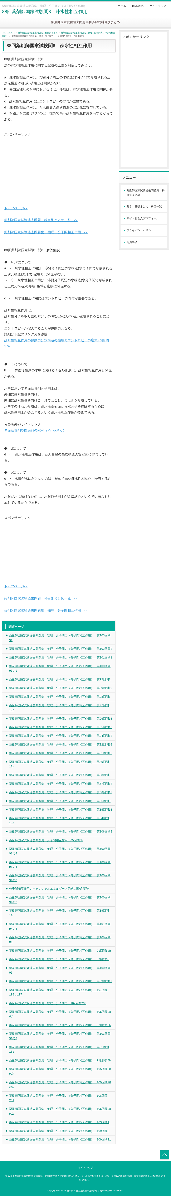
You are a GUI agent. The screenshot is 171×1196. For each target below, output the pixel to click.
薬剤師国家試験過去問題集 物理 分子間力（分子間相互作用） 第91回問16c (59, 1049)
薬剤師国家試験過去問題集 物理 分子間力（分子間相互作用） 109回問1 (59, 1122)
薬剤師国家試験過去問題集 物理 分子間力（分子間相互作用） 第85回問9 (60, 801)
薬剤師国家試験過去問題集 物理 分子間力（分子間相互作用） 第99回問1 (60, 679)
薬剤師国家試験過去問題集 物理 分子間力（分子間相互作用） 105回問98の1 (60, 1014)
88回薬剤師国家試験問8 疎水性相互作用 (45, 11)
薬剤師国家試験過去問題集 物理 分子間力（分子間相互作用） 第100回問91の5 (60, 851)
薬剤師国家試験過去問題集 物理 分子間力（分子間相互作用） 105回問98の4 (60, 1085)
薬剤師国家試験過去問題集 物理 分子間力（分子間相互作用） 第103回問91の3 (60, 1036)
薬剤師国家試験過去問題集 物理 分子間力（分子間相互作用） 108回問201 (58, 1098)
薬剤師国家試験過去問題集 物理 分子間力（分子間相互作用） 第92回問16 (60, 744)
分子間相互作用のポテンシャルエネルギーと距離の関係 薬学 (49, 888)
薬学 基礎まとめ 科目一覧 (144, 206)
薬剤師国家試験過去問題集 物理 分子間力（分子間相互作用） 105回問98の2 (60, 1111)
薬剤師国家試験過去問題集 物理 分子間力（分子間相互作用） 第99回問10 (60, 688)
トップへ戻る (164, 1154)
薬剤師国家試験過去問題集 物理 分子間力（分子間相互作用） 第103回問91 (60, 638)
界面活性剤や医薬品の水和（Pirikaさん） (35, 430)
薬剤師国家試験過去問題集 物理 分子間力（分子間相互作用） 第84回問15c (59, 820)
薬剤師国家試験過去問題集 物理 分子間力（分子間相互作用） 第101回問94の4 (60, 926)
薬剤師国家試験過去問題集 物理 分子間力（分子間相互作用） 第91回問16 (60, 753)
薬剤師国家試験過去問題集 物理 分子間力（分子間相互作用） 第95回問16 (60, 727)
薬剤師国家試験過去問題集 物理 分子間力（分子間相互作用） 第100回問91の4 (60, 864)
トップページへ (16, 208)
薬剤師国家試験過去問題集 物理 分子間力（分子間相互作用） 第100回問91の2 (60, 900)
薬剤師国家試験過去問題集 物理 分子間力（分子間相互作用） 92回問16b (60, 1025)
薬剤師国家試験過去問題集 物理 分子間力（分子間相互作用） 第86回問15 (60, 792)
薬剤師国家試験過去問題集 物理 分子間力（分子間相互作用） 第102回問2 (60, 648)
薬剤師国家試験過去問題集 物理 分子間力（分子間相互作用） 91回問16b (60, 1060)
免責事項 (132, 242)
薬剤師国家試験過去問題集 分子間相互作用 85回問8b (46, 840)
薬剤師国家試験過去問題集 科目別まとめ (38, 33)
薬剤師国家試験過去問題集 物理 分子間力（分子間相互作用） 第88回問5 (60, 775)
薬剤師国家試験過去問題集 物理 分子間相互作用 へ (46, 232)
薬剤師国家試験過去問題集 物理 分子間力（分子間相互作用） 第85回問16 (60, 809)
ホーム (122, 5)
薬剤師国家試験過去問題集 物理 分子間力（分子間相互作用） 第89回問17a (59, 764)
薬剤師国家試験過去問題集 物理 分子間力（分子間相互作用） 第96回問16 (60, 718)
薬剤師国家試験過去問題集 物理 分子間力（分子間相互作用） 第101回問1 (60, 657)
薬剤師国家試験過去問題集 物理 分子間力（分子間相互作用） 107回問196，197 (58, 992)
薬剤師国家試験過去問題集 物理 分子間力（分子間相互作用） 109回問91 (60, 1139)
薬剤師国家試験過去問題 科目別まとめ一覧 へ (41, 220)
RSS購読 (138, 5)
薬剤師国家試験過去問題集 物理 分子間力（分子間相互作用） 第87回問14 (60, 783)
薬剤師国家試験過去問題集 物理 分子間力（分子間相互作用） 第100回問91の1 (60, 668)
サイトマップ (158, 5)
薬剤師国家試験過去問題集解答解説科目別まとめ (85, 22)
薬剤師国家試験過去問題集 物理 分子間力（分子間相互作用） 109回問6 (59, 1131)
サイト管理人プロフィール (143, 218)
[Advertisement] (58, 167)
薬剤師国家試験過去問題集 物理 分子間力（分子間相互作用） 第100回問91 (60, 970)
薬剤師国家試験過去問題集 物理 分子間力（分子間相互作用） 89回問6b (59, 959)
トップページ (8, 33)
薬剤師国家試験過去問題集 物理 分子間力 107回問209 (47, 1003)
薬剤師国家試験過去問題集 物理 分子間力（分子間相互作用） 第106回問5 (60, 831)
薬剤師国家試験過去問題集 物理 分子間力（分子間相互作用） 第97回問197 (59, 708)
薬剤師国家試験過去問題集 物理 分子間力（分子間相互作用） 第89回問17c (59, 913)
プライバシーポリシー (140, 230)
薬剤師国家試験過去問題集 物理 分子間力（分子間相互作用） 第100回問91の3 (60, 878)
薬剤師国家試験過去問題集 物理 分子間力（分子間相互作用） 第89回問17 (60, 981)
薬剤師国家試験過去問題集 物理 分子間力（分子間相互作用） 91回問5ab (60, 950)
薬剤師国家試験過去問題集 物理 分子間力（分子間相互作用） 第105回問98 (60, 940)
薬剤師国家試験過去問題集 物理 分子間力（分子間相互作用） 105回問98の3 (60, 1071)
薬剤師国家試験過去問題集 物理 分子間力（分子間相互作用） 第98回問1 (60, 696)
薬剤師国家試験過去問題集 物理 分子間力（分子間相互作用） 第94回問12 (60, 735)
